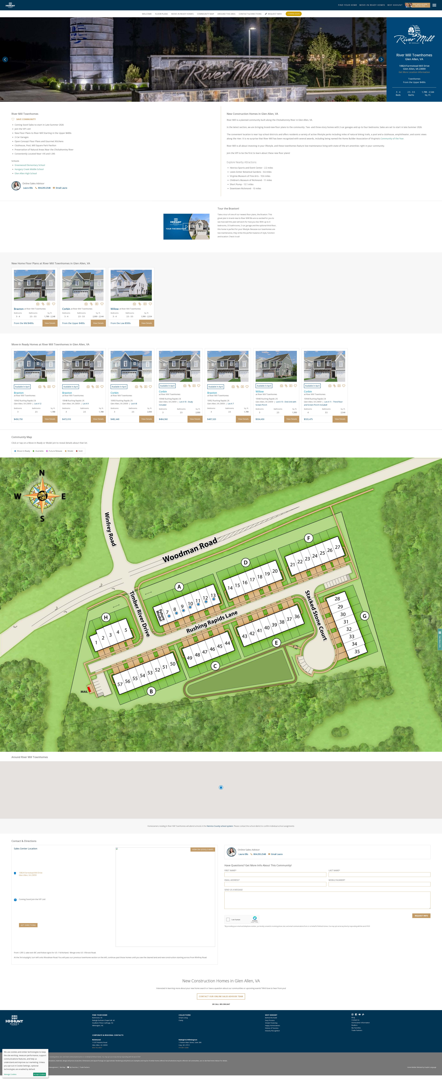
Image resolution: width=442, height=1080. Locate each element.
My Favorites (356, 1028)
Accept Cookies (39, 1074)
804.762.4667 (97, 1048)
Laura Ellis (28, 187)
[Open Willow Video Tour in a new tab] (290, 386)
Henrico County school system (220, 826)
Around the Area (226, 14)
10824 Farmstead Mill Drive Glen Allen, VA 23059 (30, 874)
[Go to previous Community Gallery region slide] (5, 59)
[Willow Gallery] (134, 304)
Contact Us (355, 1020)
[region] (221, 296)
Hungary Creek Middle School (29, 169)
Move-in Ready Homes (182, 14)
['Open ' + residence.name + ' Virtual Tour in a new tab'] (43, 303)
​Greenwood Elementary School (30, 165)
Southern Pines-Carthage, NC (102, 1023)
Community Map (205, 14)
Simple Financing (271, 1023)
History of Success (271, 1028)
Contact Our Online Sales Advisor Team (221, 996)
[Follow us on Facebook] (356, 1015)
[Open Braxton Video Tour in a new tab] (49, 386)
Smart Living (183, 1018)
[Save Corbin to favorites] (101, 304)
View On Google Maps (202, 849)
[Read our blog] (363, 1015)
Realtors (355, 1025)
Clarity (181, 1020)
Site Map (62, 1067)
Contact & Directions (250, 14)
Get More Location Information (414, 72)
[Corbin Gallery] (86, 304)
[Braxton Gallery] (37, 304)
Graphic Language (430, 1067)
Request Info (275, 14)
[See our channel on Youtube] (360, 1015)
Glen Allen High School (26, 173)
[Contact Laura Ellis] (16, 185)
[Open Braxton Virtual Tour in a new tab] (44, 386)
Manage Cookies (10, 1074)
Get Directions (28, 925)
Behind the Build (271, 1018)
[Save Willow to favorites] (150, 304)
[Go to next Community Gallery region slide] (381, 59)
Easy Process (270, 1020)
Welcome (147, 14)
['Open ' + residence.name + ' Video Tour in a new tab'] (48, 304)
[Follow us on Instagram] (352, 1015)
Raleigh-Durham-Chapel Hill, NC (103, 1020)
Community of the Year (392, 138)
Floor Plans (161, 14)
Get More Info (440, 641)
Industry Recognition (272, 1031)
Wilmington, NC (97, 1025)
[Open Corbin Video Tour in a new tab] (145, 386)
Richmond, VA (97, 1018)
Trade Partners (357, 1030)
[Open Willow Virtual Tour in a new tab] (286, 385)
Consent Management (51, 1067)
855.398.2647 (225, 1004)
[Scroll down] (201, 94)
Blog (353, 1017)
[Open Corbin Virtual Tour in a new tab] (141, 386)
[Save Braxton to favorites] (53, 304)
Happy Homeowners (272, 1025)
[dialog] (25, 1063)
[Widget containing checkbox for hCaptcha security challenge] (241, 919)
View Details (50, 323)
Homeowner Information (361, 1023)
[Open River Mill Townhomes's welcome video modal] (186, 227)
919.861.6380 (184, 1048)
